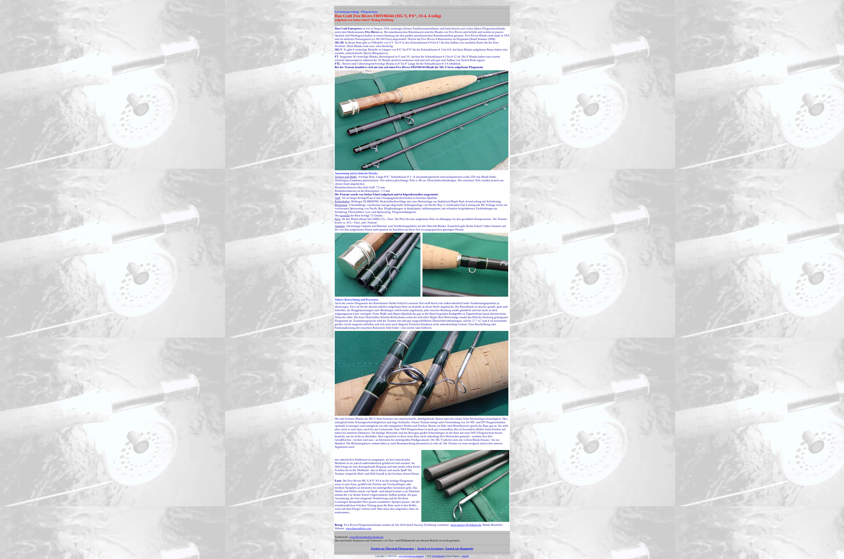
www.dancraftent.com (358, 528)
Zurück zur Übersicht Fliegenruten (392, 548)
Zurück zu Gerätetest (430, 548)
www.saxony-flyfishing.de (465, 524)
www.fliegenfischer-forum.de (366, 537)
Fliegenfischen (438, 556)
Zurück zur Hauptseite (459, 548)
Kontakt (465, 556)
